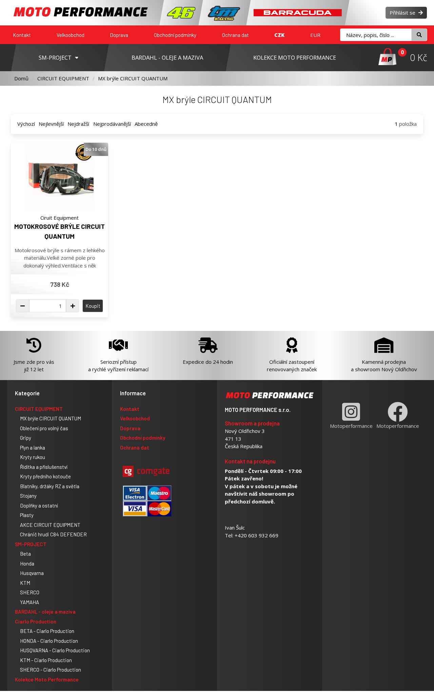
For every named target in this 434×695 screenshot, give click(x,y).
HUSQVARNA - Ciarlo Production (55, 650)
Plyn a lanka (32, 447)
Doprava (119, 35)
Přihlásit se (403, 12)
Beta (25, 554)
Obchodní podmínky (175, 35)
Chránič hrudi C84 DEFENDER (53, 534)
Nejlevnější (51, 123)
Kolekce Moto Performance (47, 679)
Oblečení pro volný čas (44, 428)
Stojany (28, 496)
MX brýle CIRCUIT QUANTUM (132, 78)
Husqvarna (32, 573)
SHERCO (29, 592)
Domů (21, 78)
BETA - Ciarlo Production (47, 631)
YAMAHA (29, 602)
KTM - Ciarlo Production (46, 660)
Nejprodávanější (112, 123)
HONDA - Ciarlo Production (49, 641)
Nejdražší (78, 123)
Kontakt (22, 35)
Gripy (25, 438)
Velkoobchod (70, 35)
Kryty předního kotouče (45, 476)
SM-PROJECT (30, 544)
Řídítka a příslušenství (43, 467)
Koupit (92, 306)
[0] (387, 57)
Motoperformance (351, 425)
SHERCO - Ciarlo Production (50, 670)
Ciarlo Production (35, 621)
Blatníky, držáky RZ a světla (49, 486)
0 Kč (418, 57)
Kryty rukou (32, 457)
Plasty (27, 515)
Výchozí (26, 123)
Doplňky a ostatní (39, 505)
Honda (27, 563)
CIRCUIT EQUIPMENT (63, 78)
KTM (25, 583)
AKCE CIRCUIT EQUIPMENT (50, 525)
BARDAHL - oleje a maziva (45, 612)
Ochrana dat (235, 35)
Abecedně (146, 123)
